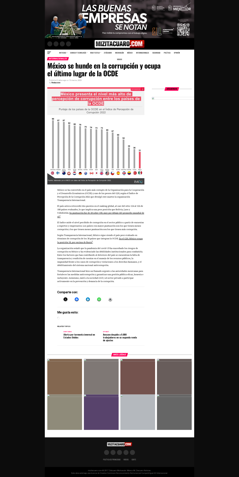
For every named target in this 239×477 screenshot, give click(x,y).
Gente (134, 459)
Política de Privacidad (111, 459)
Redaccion (56, 83)
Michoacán (119, 52)
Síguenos (171, 89)
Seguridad (156, 52)
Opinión (177, 52)
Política (167, 52)
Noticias (62, 52)
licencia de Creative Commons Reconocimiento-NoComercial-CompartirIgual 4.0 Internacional (129, 473)
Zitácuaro (108, 52)
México (130, 52)
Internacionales (142, 52)
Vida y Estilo (95, 52)
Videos (119, 59)
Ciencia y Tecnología (78, 52)
